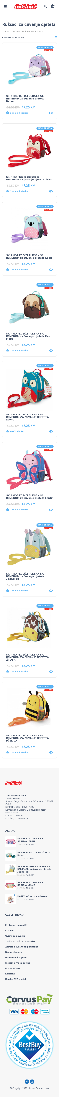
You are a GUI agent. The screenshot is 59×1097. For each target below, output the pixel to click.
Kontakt (10, 973)
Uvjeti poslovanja (15, 936)
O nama (9, 930)
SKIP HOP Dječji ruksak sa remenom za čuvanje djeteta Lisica (29, 178)
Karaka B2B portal (15, 979)
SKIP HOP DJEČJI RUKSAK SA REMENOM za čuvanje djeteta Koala (29, 256)
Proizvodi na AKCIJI (16, 925)
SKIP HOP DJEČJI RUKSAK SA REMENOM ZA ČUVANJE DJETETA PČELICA (27, 738)
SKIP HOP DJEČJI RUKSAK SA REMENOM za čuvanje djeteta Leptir (29, 496)
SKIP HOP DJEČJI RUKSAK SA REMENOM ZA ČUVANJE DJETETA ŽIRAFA (27, 657)
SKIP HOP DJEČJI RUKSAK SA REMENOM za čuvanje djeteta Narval (25, 99)
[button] (26, 113)
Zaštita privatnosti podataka (21, 946)
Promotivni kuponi (15, 957)
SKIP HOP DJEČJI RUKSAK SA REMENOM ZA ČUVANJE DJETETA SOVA (27, 417)
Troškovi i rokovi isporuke (20, 941)
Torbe (5, 31)
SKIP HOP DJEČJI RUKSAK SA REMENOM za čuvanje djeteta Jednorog (25, 576)
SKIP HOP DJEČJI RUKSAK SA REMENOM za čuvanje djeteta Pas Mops (28, 336)
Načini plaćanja (13, 952)
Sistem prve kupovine (17, 963)
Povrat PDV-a (12, 968)
